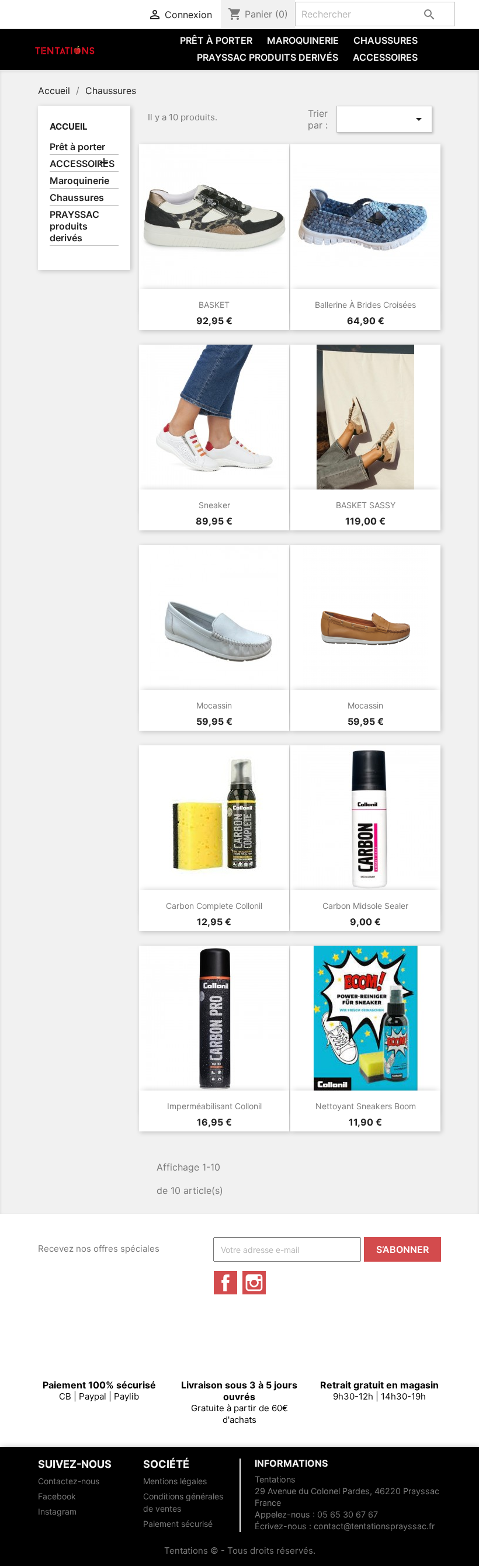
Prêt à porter (216, 40)
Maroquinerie (303, 40)
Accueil (69, 126)
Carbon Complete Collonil (214, 906)
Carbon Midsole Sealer (365, 906)
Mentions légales (175, 1481)
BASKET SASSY (365, 505)
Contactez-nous (68, 1481)
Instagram (254, 1282)
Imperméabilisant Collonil (214, 1106)
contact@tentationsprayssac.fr (374, 1526)
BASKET (214, 305)
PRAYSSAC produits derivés (267, 57)
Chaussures (385, 40)
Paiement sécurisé (178, 1524)
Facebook (225, 1282)
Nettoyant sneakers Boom (365, 1106)
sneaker (214, 505)
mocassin (214, 705)
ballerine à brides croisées (365, 305)
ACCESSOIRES (385, 57)
